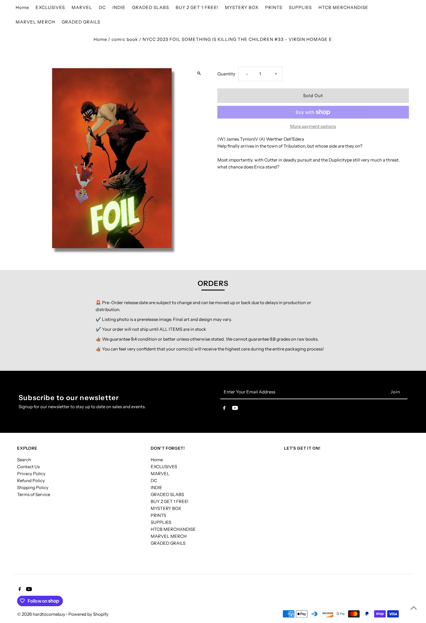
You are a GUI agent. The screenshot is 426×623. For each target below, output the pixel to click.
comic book (125, 39)
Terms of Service (33, 494)
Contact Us (28, 466)
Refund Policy (31, 480)
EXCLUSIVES (164, 466)
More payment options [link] (313, 126)
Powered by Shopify (88, 614)
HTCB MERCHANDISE (173, 529)
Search (24, 459)
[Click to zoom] (199, 73)
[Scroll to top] (413, 607)
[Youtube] (235, 409)
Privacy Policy (31, 473)
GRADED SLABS (167, 494)
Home (100, 39)
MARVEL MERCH (169, 536)
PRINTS (158, 515)
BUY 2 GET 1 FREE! (169, 501)
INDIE (156, 487)
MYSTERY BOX (166, 508)
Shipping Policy (32, 487)
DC (154, 480)
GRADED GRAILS (168, 543)
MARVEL (160, 473)
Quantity (226, 74)
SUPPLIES (161, 522)
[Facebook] (224, 409)
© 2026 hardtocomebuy (41, 614)
